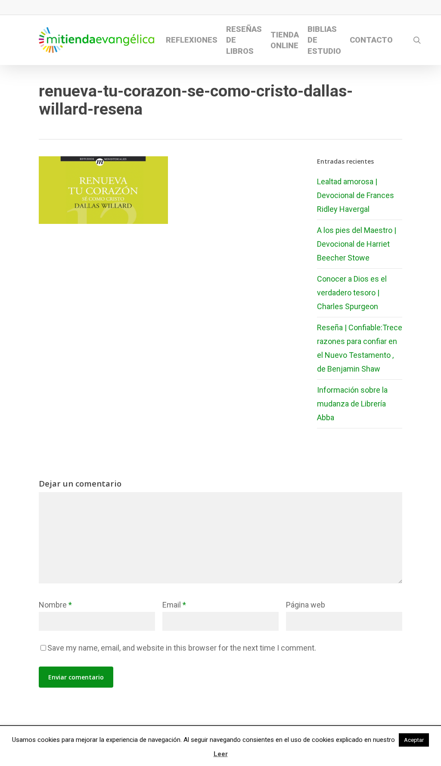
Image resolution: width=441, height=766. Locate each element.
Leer (221, 754)
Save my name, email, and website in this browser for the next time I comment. (181, 647)
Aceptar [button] (414, 740)
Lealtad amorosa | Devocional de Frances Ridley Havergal (355, 195)
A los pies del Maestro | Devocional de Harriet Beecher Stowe (356, 244)
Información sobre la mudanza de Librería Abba (352, 403)
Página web (305, 604)
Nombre (55, 604)
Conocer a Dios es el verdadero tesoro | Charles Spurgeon (352, 292)
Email (174, 604)
